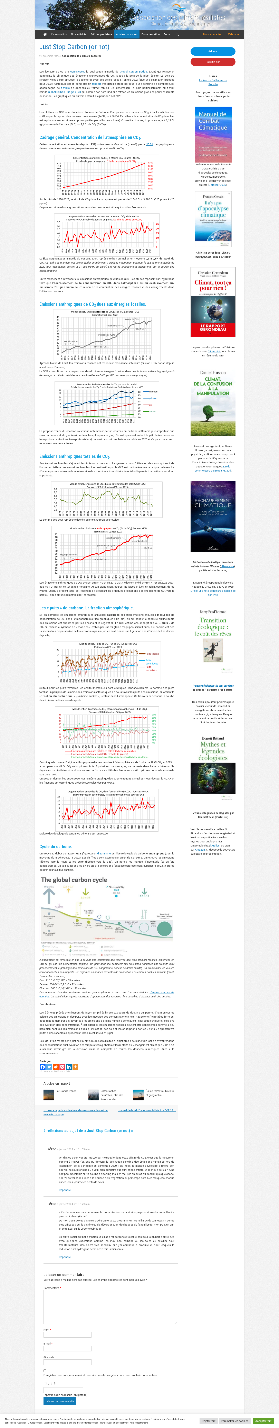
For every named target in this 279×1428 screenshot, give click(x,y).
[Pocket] (62, 1067)
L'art (211, 184)
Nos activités (78, 34)
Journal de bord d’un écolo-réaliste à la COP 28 (147, 1110)
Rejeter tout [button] (208, 1421)
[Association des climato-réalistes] (179, 12)
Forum (167, 34)
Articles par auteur (126, 34)
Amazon (200, 849)
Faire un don (213, 61)
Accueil (45, 34)
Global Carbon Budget (134, 71)
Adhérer (213, 51)
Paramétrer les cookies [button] (234, 1421)
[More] (75, 1067)
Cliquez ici (214, 351)
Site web (49, 1357)
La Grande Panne (66, 1091)
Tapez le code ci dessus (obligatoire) (65, 1394)
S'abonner (234, 34)
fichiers (65, 87)
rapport (96, 83)
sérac (52, 1148)
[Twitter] (49, 1067)
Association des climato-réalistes (179, 17)
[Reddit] (56, 1067)
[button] (177, 34)
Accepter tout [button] (263, 1421)
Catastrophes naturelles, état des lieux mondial (112, 1095)
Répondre (65, 1190)
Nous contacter (212, 34)
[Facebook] (43, 1067)
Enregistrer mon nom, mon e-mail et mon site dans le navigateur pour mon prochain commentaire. (101, 1375)
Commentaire (52, 1287)
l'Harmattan (227, 566)
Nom (47, 1329)
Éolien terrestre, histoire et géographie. (160, 1093)
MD (68, 1071)
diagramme (104, 853)
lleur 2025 (220, 184)
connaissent (77, 71)
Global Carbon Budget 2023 (64, 91)
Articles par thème (101, 34)
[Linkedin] (69, 1067)
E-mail (48, 1343)
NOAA (149, 144)
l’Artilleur (215, 845)
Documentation (151, 34)
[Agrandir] (230, 610)
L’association (59, 34)
